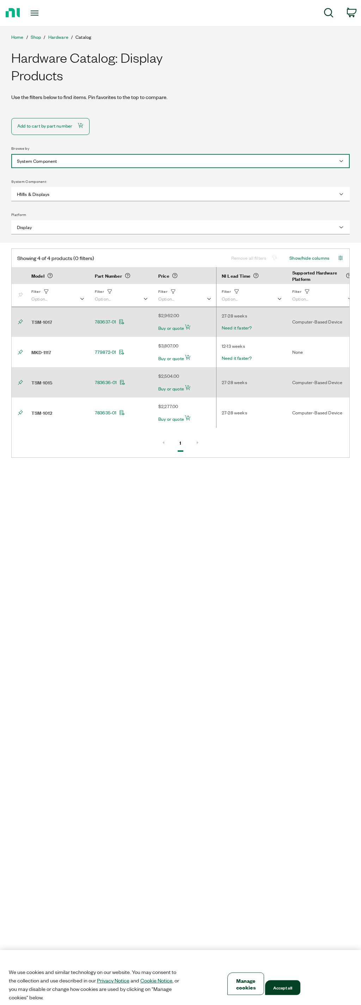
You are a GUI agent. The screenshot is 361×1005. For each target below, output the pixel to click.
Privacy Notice (113, 980)
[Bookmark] (21, 295)
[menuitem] (328, 14)
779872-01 (105, 352)
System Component (29, 181)
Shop (36, 37)
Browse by (20, 148)
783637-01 (105, 322)
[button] (57, 295)
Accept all (282, 987)
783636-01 (106, 382)
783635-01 (105, 412)
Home (17, 37)
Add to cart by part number (44, 125)
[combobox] (180, 161)
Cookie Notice (156, 980)
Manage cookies (246, 984)
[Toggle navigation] (47, 13)
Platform (18, 214)
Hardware (58, 37)
